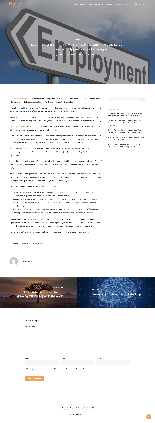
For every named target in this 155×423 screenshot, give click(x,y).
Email (63, 358)
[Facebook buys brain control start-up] (116, 292)
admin (59, 55)
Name (27, 358)
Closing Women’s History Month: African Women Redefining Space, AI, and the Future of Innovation (126, 131)
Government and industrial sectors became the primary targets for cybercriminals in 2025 (125, 114)
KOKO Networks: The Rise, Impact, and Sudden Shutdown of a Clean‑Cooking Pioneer (124, 145)
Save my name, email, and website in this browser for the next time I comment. (55, 369)
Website (99, 358)
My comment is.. (30, 326)
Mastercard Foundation (22, 99)
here (88, 232)
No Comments (92, 55)
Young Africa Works (17, 127)
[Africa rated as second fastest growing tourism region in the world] (39, 292)
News (77, 40)
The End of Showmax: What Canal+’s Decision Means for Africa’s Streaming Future (126, 138)
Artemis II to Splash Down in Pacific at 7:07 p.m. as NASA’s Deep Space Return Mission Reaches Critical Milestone (126, 123)
